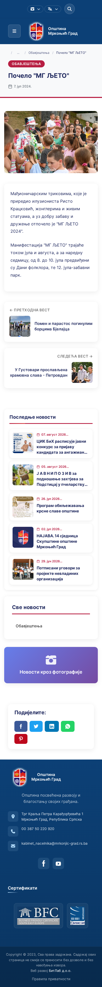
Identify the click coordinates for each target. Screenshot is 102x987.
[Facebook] (43, 863)
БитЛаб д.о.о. (60, 971)
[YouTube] (58, 863)
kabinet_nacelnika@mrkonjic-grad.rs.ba (54, 843)
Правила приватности (51, 979)
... (18, 53)
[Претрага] (69, 9)
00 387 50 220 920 (37, 829)
